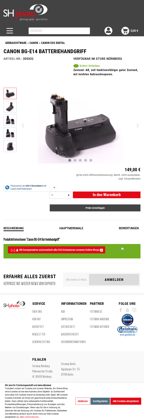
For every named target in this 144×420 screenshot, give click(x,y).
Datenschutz (68, 327)
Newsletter (38, 334)
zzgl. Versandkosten (129, 178)
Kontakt (36, 319)
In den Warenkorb (107, 194)
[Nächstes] (137, 125)
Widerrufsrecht (70, 334)
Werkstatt (38, 327)
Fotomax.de (96, 311)
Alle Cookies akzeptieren (126, 401)
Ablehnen (83, 401)
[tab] (14, 228)
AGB (63, 311)
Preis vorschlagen (95, 207)
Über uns (37, 311)
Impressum (67, 319)
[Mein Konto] (108, 30)
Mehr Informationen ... (30, 417)
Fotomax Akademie (99, 319)
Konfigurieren (100, 401)
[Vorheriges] (22, 125)
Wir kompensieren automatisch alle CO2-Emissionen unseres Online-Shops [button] (59, 249)
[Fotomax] (25, 12)
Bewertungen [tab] (129, 228)
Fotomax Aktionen (99, 327)
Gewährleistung (41, 342)
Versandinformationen (73, 342)
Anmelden (114, 279)
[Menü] (10, 30)
